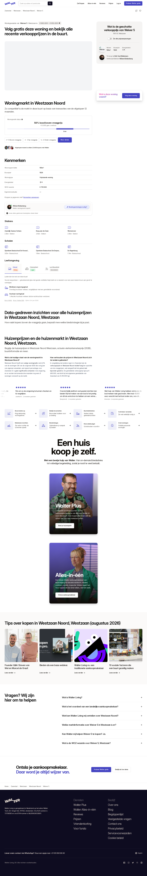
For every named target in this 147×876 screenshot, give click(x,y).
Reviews (102, 3)
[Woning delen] (136, 11)
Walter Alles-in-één (85, 809)
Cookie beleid (116, 838)
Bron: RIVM (8, 300)
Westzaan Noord (29, 11)
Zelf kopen (80, 3)
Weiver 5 (40, 11)
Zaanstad (8, 11)
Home (7, 786)
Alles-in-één (92, 3)
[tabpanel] (48, 286)
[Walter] (10, 3)
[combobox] (35, 3)
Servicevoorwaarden (120, 833)
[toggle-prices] (110, 39)
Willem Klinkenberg (126, 59)
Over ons (113, 804)
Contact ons (115, 823)
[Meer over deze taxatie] (59, 23)
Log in (119, 3)
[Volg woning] (140, 11)
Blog (110, 809)
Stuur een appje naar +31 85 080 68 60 (50, 853)
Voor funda (80, 828)
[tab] (13, 269)
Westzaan (17, 11)
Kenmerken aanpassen (31, 197)
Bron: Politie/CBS (18, 300)
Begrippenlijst (115, 814)
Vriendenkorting (82, 823)
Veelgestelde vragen (119, 819)
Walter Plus (80, 804)
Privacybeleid (115, 828)
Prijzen (111, 3)
